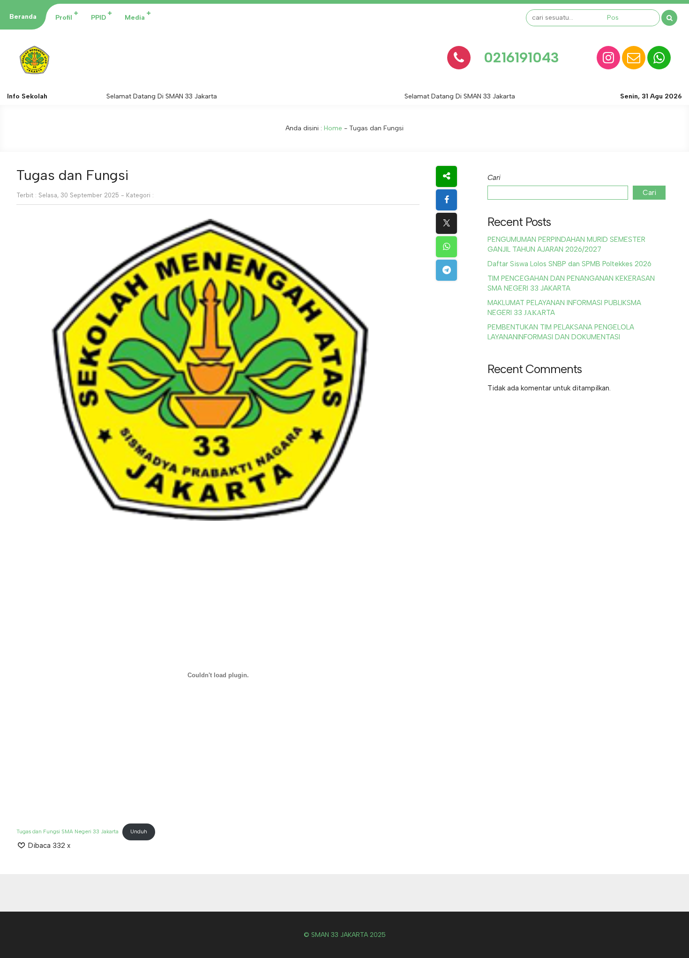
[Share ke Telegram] (446, 270)
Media (135, 18)
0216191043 (521, 57)
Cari (494, 177)
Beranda (23, 17)
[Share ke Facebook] (446, 199)
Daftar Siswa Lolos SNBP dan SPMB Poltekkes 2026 (569, 264)
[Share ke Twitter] (446, 223)
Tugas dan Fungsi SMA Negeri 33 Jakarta (67, 831)
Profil (63, 18)
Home (333, 128)
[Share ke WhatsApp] (446, 246)
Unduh (138, 831)
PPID (98, 18)
